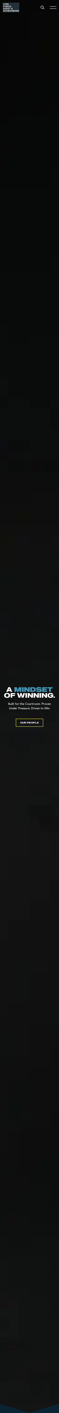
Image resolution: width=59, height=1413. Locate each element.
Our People (29, 722)
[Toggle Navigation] (53, 7)
